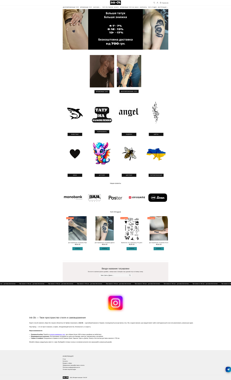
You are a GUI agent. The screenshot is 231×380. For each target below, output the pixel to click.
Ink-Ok (115, 3)
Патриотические (156, 175)
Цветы (156, 134)
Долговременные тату (129, 91)
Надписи (129, 134)
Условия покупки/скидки (69, 369)
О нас (64, 359)
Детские (102, 175)
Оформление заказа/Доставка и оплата (73, 365)
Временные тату (102, 91)
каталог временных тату (57, 334)
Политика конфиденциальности (71, 367)
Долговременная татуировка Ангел (156, 242)
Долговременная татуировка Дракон (102, 242)
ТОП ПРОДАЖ (115, 212)
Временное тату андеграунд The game (129, 242)
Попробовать (102, 131)
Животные (75, 134)
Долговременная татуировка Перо (75, 242)
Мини (75, 175)
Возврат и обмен (67, 363)
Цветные (129, 175)
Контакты (65, 361)
